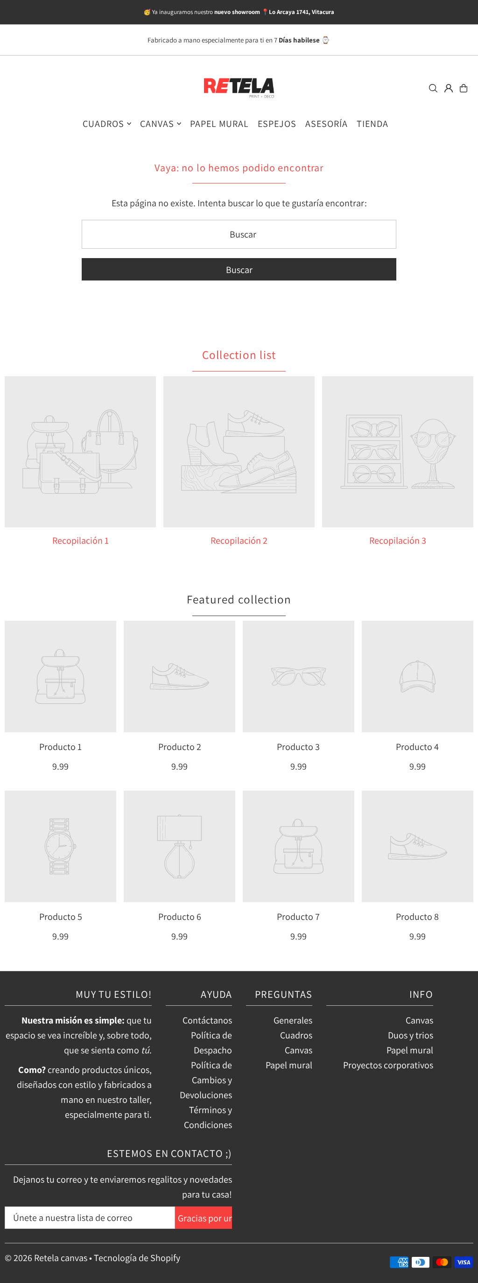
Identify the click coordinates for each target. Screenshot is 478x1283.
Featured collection (239, 599)
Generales (293, 1020)
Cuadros (296, 1035)
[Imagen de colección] (80, 451)
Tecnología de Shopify (137, 1258)
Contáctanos (207, 1020)
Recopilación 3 (397, 540)
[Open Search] (433, 88)
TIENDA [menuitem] (372, 124)
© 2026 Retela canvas (46, 1258)
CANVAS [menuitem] (157, 124)
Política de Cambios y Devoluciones (206, 1080)
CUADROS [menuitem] (103, 124)
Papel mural (289, 1065)
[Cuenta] (448, 88)
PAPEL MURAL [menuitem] (219, 124)
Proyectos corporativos (388, 1065)
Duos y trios (410, 1035)
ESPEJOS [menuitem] (277, 124)
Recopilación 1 (80, 540)
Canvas (298, 1050)
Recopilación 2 (239, 540)
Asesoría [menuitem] (326, 124)
